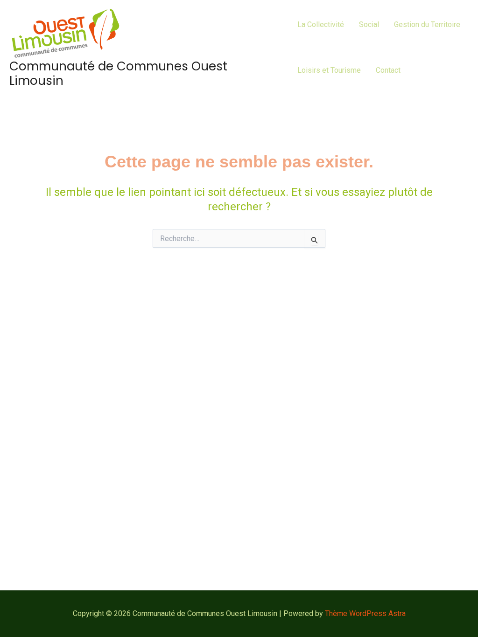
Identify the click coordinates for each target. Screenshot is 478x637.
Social (369, 24)
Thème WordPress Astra (365, 613)
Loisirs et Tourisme (329, 70)
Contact (388, 70)
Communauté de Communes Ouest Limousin (118, 73)
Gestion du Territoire (427, 24)
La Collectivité (320, 24)
